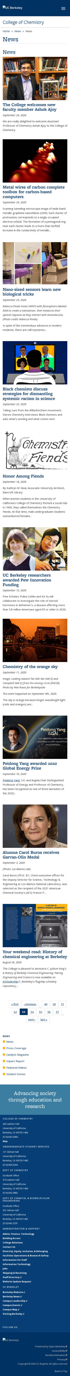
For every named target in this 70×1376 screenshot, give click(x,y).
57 (58, 1012)
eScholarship (11, 981)
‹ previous (31, 1004)
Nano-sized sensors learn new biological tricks (32, 291)
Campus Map (11, 1309)
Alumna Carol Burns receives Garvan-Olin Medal (31, 854)
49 (47, 1004)
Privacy (62, 1359)
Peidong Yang (11, 780)
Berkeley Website (14, 1292)
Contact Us (9, 1246)
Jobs (5, 1268)
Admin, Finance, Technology (18, 1233)
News (17, 31)
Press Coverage (16, 1048)
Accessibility (59, 1350)
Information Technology (17, 1264)
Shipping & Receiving (15, 1272)
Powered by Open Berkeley (51, 1346)
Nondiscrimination (56, 1355)
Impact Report (15, 1061)
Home (6, 31)
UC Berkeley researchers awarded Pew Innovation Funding (27, 579)
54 (33, 1012)
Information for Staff (15, 1259)
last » (45, 1019)
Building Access (11, 1238)
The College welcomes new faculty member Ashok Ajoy (30, 107)
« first (16, 1004)
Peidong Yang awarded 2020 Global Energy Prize (30, 766)
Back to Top (61, 1371)
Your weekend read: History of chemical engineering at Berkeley (35, 954)
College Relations (13, 1242)
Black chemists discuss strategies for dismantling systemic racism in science (29, 393)
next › (33, 1019)
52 (16, 1012)
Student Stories (15, 1074)
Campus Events (12, 1305)
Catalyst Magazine (17, 1054)
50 (55, 1004)
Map (5, 1141)
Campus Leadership (15, 1300)
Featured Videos (16, 1067)
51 (64, 1004)
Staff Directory (12, 1277)
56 (50, 1012)
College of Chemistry (23, 22)
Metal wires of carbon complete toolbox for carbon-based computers (34, 191)
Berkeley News (12, 1296)
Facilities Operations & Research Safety (26, 1255)
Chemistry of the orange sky (30, 666)
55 (42, 1012)
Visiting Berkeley (13, 1313)
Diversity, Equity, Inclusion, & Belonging (25, 1251)
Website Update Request (17, 1281)
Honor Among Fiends (23, 476)
